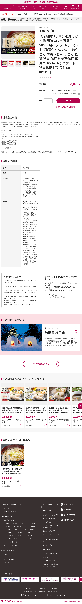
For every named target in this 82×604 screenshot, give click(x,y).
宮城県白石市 (76, 425)
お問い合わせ (69, 515)
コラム (5, 555)
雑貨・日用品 (10, 532)
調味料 (32, 529)
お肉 (7, 523)
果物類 (33, 523)
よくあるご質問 (48, 545)
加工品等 (23, 529)
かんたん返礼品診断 (49, 531)
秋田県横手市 (6, 486)
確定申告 (46, 557)
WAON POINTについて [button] (79, 94)
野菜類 (8, 526)
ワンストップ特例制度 (50, 554)
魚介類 (15, 523)
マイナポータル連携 (49, 560)
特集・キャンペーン (43, 7)
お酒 (26, 526)
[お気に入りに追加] (76, 331)
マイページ (68, 504)
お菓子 (8, 529)
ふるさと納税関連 (9, 559)
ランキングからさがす (11, 542)
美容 (29, 532)
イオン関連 (7, 563)
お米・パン (24, 523)
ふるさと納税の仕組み (50, 518)
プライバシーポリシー (27, 595)
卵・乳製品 (17, 526)
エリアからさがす (9, 508)
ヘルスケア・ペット (12, 538)
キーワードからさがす (11, 511)
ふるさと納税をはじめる (55, 7)
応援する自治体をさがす (22, 7)
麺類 (15, 529)
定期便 (24, 538)
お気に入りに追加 (76, 331)
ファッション (10, 535)
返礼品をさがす (33, 7)
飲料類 (33, 526)
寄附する (68, 100)
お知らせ (67, 510)
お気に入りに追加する (69, 107)
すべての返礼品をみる (41, 364)
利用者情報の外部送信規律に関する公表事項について (41, 592)
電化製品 (21, 532)
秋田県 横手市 (46, 30)
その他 (32, 538)
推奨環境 (42, 588)
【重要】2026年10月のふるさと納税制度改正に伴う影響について (54, 14)
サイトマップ (28, 588)
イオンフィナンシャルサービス (53, 595)
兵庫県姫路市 (6, 425)
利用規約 (54, 588)
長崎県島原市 (53, 425)
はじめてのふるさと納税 (50, 515)
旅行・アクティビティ (25, 535)
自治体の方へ (69, 520)
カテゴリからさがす (10, 520)
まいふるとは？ (48, 522)
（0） (53, 77)
